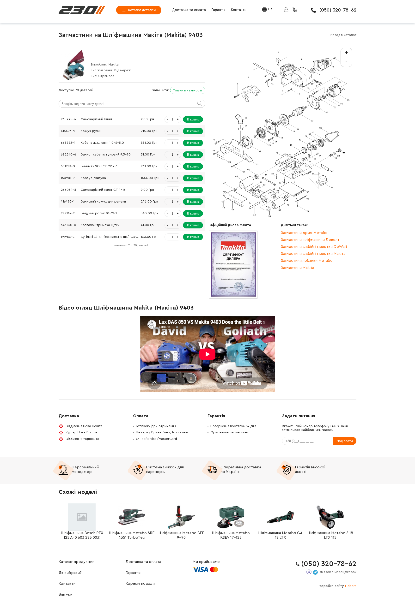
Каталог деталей (142, 10)
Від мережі (123, 70)
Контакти (238, 10)
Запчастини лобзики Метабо (307, 261)
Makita (114, 64)
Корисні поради (140, 583)
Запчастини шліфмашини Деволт (310, 240)
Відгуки (65, 594)
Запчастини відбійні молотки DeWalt (314, 247)
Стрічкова (106, 76)
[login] (82, 10)
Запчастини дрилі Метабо (304, 233)
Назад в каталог (343, 35)
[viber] (309, 572)
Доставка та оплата (189, 10)
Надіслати (345, 441)
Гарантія (218, 10)
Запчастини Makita (297, 268)
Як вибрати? (70, 573)
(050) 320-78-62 (337, 10)
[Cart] (295, 10)
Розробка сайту (337, 586)
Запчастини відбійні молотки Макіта (313, 254)
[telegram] (315, 572)
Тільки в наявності (187, 90)
